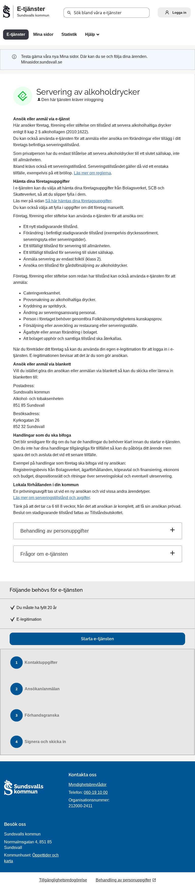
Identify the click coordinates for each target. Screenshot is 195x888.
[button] (69, 13)
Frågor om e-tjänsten (44, 554)
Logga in (178, 12)
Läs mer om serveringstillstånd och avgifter (51, 498)
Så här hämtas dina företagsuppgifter (78, 201)
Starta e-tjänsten (97, 638)
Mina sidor (43, 34)
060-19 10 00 (96, 792)
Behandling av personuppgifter (54, 531)
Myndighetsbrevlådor (87, 784)
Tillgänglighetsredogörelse (63, 880)
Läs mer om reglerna (92, 173)
